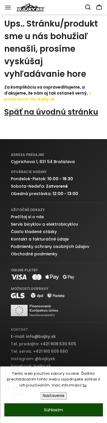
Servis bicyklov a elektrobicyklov (44, 224)
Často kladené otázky (34, 231)
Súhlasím (53, 410)
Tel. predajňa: (43, 344)
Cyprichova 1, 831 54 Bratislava (43, 162)
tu (84, 385)
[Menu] (10, 9)
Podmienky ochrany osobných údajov (50, 246)
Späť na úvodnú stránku (51, 112)
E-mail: (33, 336)
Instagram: (33, 359)
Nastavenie (53, 395)
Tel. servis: (39, 351)
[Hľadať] (88, 7)
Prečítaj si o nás (27, 217)
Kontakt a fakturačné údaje (40, 239)
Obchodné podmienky (34, 254)
